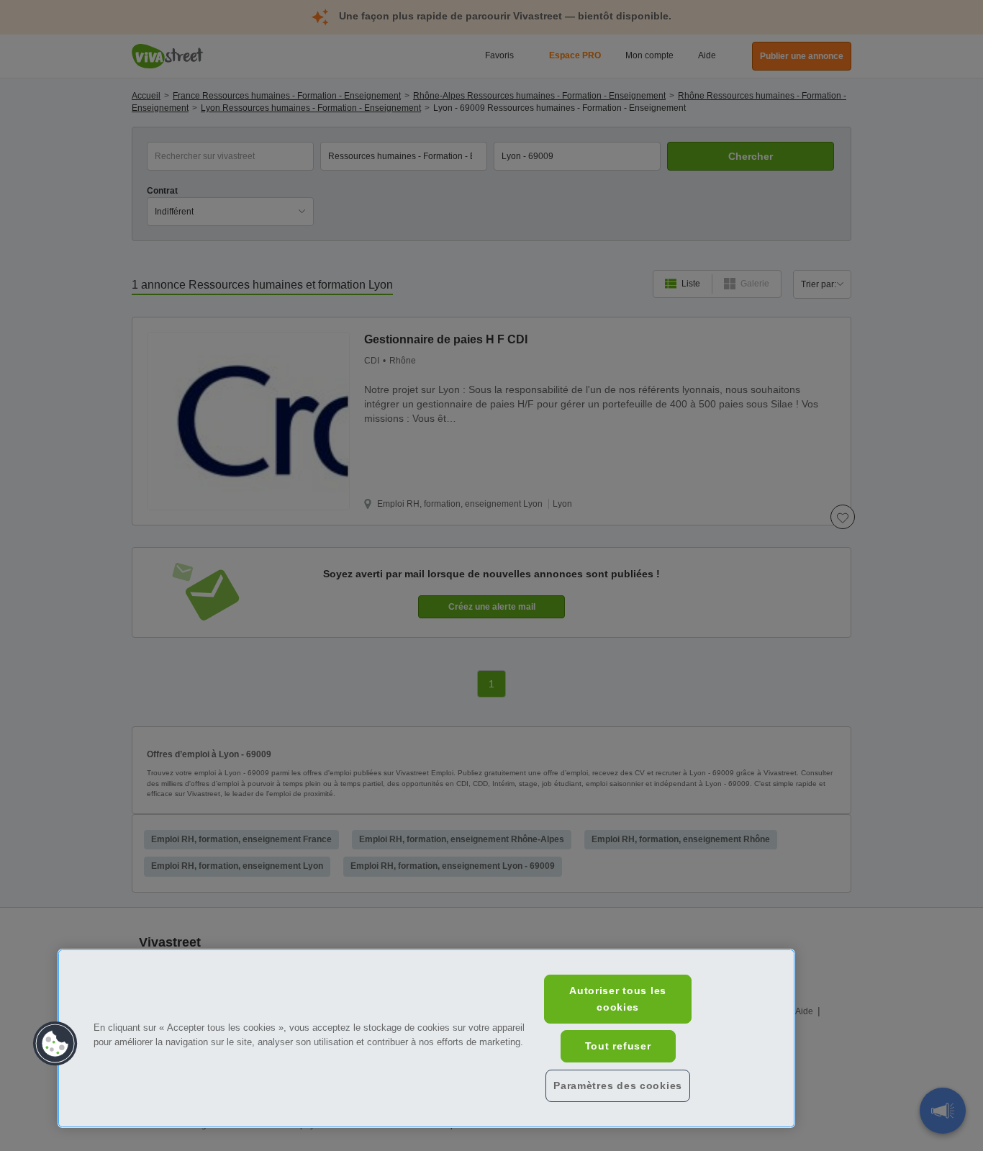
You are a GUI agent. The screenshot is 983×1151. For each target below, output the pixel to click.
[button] (55, 1044)
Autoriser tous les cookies (617, 999)
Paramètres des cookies (617, 1085)
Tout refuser (618, 1046)
